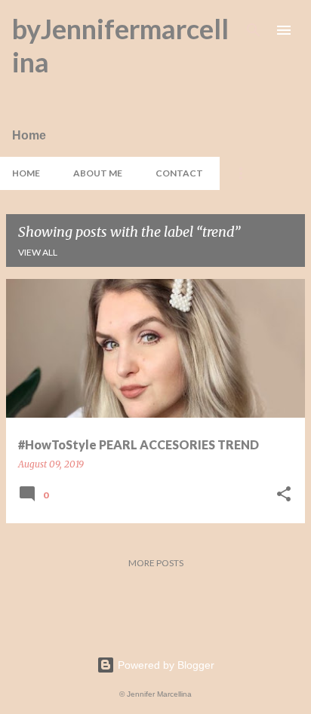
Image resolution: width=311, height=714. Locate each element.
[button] (284, 495)
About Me (97, 173)
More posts (155, 562)
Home (26, 173)
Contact (179, 173)
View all (37, 252)
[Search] (254, 30)
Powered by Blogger (164, 665)
